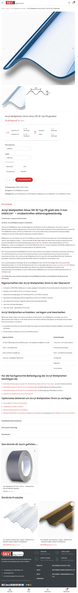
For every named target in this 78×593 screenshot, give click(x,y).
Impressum (4, 580)
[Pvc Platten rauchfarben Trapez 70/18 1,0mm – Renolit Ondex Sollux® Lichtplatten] (57, 519)
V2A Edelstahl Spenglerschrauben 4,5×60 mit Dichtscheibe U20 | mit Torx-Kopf (28, 384)
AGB (16, 580)
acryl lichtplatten (20, 194)
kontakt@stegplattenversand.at (14, 576)
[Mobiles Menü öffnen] (3, 3)
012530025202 (9, 573)
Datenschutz (11, 580)
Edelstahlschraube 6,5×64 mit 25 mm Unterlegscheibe (20, 387)
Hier (3, 276)
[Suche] (69, 3)
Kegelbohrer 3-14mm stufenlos (13, 406)
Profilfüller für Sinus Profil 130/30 (64, 413)
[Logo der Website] (15, 2)
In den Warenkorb (24, 179)
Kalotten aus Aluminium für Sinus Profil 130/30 (18, 394)
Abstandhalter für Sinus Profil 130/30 (15, 403)
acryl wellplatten (50, 194)
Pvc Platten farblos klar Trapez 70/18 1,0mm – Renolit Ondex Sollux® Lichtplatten (19, 541)
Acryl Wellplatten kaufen (18, 8)
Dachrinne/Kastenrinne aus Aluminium (15, 410)
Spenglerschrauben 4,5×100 (60, 265)
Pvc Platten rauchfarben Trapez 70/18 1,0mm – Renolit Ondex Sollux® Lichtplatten (56, 541)
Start (3, 8)
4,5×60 (16, 265)
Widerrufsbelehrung (24, 580)
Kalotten (36, 265)
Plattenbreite (9, 145)
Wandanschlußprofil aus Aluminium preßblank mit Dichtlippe (22, 413)
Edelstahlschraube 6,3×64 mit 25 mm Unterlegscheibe (20, 390)
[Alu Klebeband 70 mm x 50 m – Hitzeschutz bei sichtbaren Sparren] (20, 466)
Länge (7, 154)
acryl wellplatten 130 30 (63, 194)
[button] (4, 48)
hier (40, 243)
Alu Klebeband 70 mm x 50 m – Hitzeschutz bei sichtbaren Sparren (18, 487)
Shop (7, 8)
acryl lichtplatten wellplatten (35, 194)
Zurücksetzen (10, 162)
